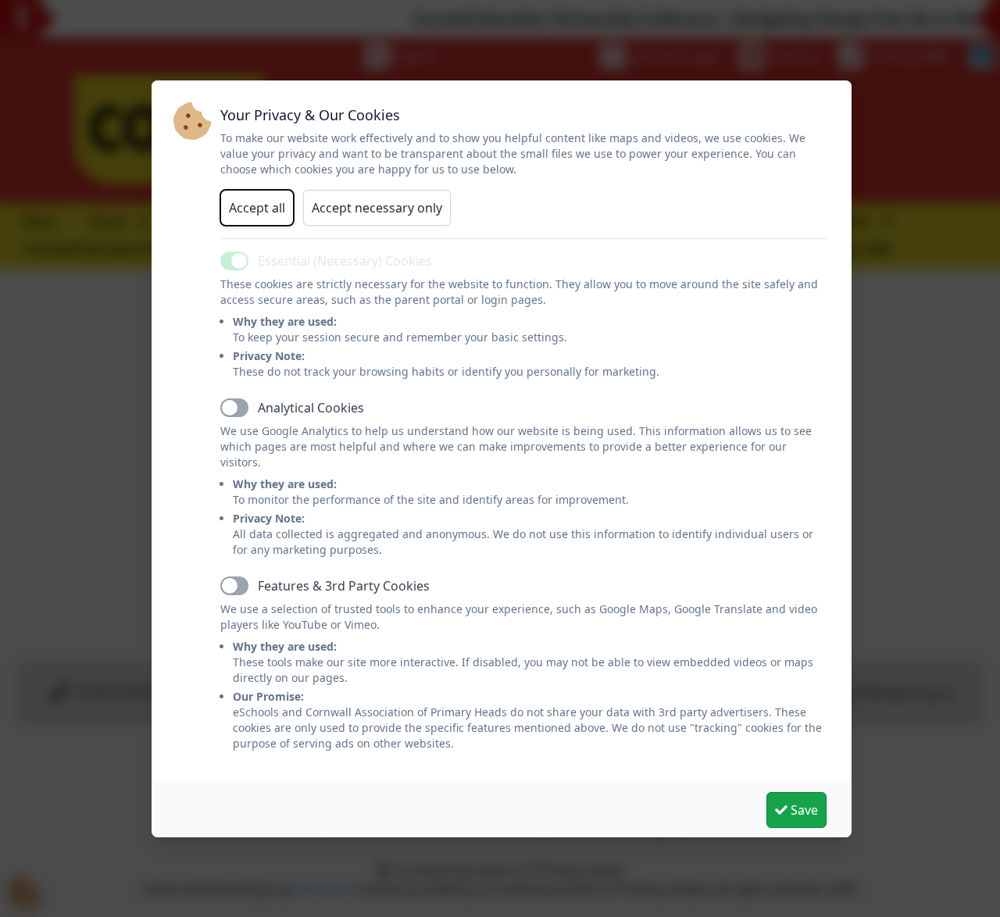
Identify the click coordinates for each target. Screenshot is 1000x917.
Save (803, 810)
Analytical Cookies (311, 407)
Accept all (257, 207)
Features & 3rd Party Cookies (344, 585)
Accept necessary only (377, 207)
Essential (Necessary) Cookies (345, 260)
